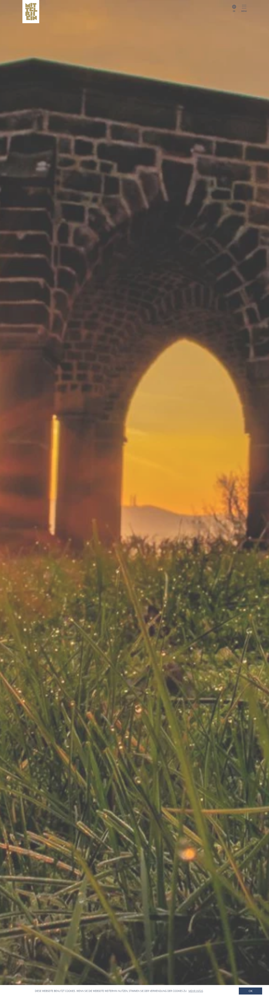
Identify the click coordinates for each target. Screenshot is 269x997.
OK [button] (250, 991)
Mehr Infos (196, 991)
